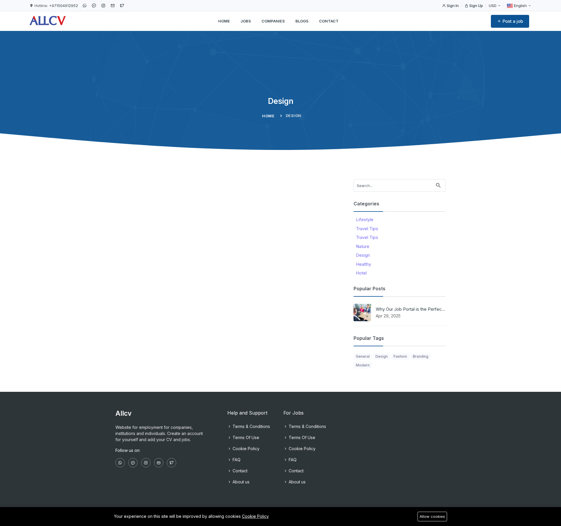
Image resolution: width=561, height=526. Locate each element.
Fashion (400, 356)
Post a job (512, 21)
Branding (420, 356)
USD (493, 5)
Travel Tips (367, 228)
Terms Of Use (245, 437)
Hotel (361, 273)
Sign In (452, 5)
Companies (273, 21)
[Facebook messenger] (94, 5)
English (520, 5)
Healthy (363, 264)
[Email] (112, 5)
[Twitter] (122, 5)
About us (240, 481)
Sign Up (475, 5)
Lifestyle (364, 219)
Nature (362, 246)
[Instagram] (103, 5)
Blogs (302, 21)
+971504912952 (63, 5)
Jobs (245, 21)
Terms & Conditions (250, 426)
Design (363, 255)
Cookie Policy (245, 448)
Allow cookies (432, 516)
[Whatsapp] (84, 5)
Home (224, 21)
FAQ (235, 459)
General (363, 356)
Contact (329, 21)
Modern (363, 365)
